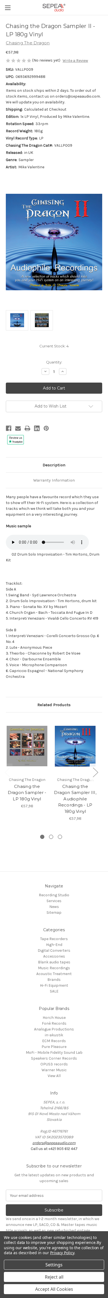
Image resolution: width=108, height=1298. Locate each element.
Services (54, 901)
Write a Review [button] (75, 60)
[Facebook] (8, 428)
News (54, 906)
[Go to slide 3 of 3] (60, 837)
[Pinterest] (46, 428)
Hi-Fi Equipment (54, 985)
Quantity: (54, 362)
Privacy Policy (62, 1252)
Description (54, 464)
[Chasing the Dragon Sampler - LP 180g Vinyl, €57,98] (27, 746)
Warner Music (54, 1070)
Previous (7, 771)
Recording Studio (54, 895)
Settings (54, 1265)
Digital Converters (54, 950)
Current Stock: (54, 346)
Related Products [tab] (54, 704)
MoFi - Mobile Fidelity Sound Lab (54, 1052)
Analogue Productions (54, 1029)
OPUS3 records (54, 1064)
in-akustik (54, 1035)
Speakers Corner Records (54, 1058)
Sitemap (54, 912)
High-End (54, 944)
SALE (54, 991)
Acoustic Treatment (54, 973)
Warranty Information (54, 480)
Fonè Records (54, 1023)
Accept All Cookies (54, 1289)
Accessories (54, 956)
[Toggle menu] (7, 7)
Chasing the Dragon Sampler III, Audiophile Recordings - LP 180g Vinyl (75, 799)
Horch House (54, 1017)
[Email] (18, 428)
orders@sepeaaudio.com (54, 1143)
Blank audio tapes (54, 962)
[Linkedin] (37, 428)
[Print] (27, 428)
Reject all (54, 1277)
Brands (54, 979)
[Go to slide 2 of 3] (51, 837)
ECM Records (54, 1041)
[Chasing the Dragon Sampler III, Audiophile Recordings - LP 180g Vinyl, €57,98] (75, 746)
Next (95, 771)
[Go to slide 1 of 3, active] (42, 837)
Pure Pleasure (54, 1046)
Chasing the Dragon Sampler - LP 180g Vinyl (27, 792)
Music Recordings (54, 968)
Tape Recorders (54, 938)
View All (54, 1075)
